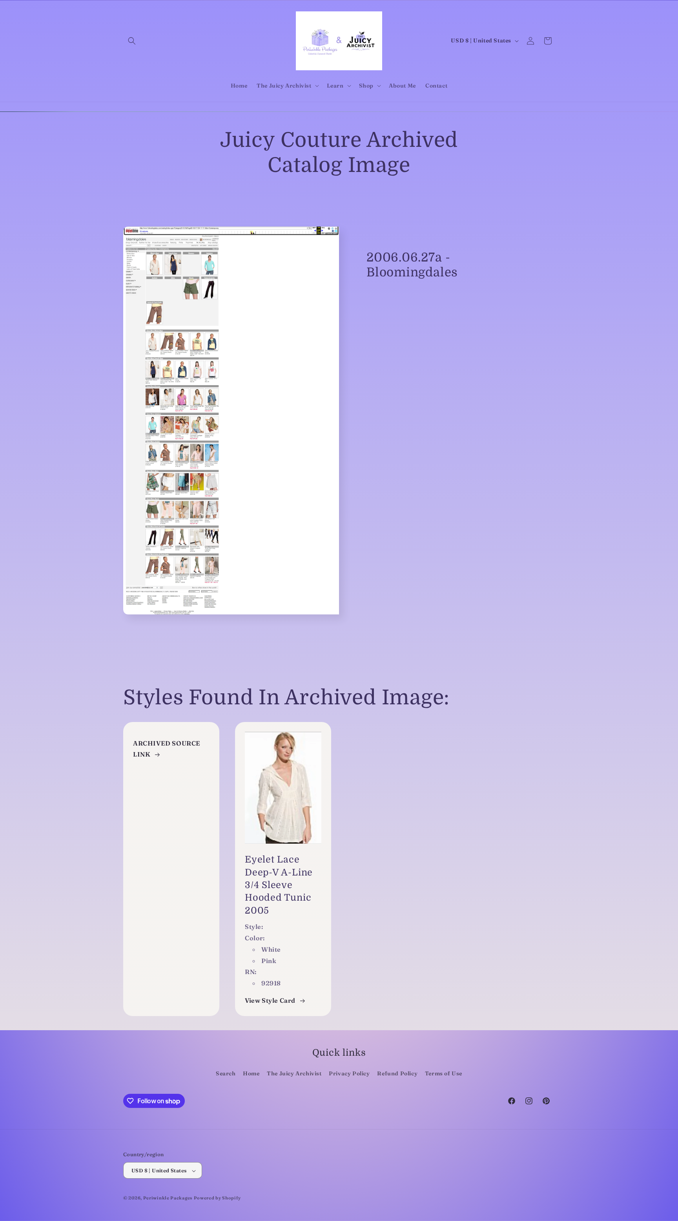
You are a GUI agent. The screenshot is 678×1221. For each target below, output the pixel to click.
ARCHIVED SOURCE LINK (166, 749)
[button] (131, 40)
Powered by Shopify (217, 1198)
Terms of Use (443, 1073)
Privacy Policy (349, 1073)
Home (251, 1073)
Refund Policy (397, 1073)
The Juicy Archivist (294, 1073)
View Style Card (270, 1000)
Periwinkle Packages (167, 1198)
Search (226, 1073)
